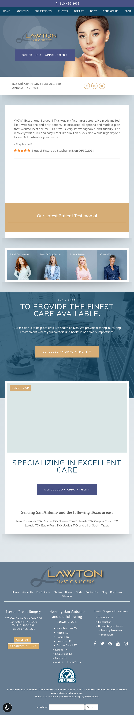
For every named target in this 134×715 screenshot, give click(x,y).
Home (6, 11)
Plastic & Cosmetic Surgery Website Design (58, 696)
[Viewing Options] (7, 707)
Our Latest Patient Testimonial (67, 215)
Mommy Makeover (112, 630)
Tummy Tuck (105, 617)
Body (93, 11)
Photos (63, 11)
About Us (22, 11)
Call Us (22, 639)
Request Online (23, 646)
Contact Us (110, 11)
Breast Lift (107, 634)
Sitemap (67, 596)
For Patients (43, 11)
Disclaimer (116, 592)
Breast (79, 11)
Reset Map (20, 388)
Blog (104, 592)
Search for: (42, 707)
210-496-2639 (26, 625)
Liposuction (104, 621)
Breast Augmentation (110, 626)
